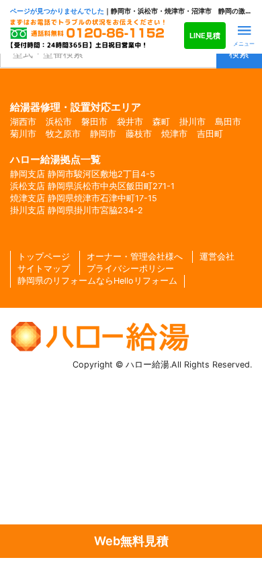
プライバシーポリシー (130, 269)
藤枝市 (139, 134)
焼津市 (174, 134)
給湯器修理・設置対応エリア (75, 107)
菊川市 (23, 134)
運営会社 (217, 256)
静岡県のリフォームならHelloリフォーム (97, 281)
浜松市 (59, 122)
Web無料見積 (131, 541)
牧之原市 (63, 134)
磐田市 (94, 122)
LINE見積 (204, 35)
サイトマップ (43, 269)
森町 (161, 122)
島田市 (228, 122)
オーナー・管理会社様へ (135, 256)
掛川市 (192, 122)
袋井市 (130, 122)
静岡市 (103, 134)
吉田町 (210, 134)
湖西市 (23, 122)
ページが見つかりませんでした (57, 11)
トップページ (43, 256)
